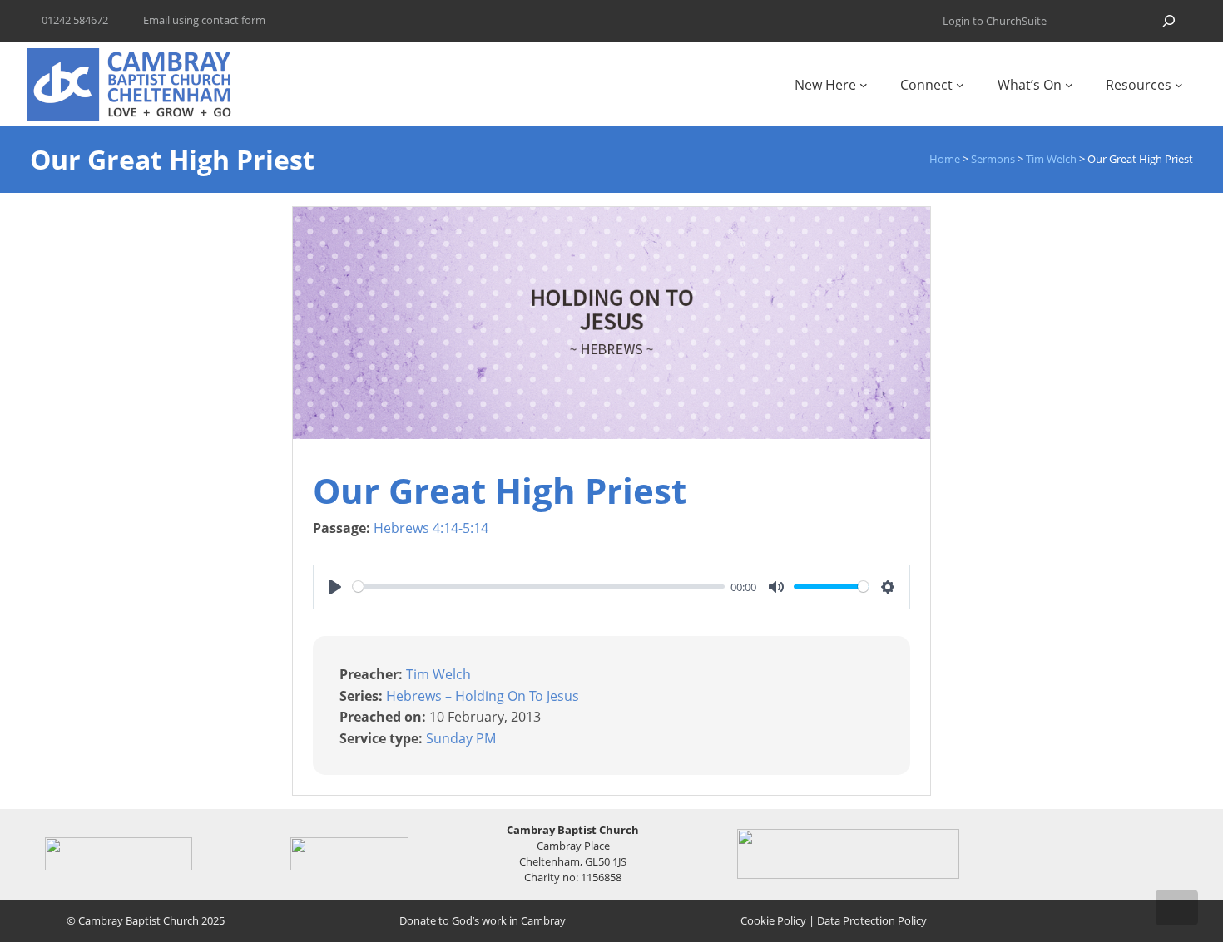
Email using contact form (204, 19)
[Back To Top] (1177, 907)
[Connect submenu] (960, 85)
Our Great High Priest (499, 490)
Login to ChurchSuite (995, 20)
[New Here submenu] (863, 85)
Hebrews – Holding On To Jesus (482, 695)
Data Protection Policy (872, 920)
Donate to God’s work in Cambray (482, 920)
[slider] (539, 586)
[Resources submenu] (1179, 85)
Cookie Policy (773, 920)
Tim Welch (438, 674)
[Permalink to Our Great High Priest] (611, 434)
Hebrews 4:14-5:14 (431, 528)
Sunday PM (461, 738)
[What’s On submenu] (1069, 85)
